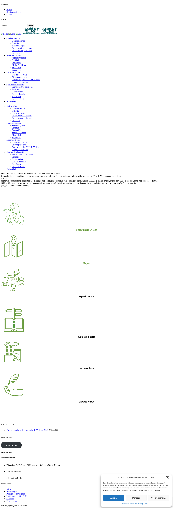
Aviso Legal (11, 491)
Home (9, 9)
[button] (167, 477)
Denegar (136, 498)
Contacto (10, 14)
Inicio (8, 489)
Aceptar (113, 498)
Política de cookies (128, 504)
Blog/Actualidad (13, 12)
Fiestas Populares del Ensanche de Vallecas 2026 (27, 430)
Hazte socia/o (12, 501)
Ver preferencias (158, 498)
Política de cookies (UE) (16, 496)
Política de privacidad (142, 504)
